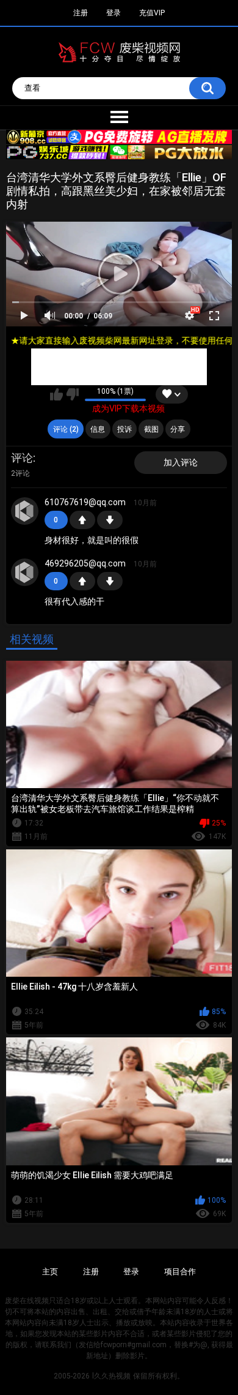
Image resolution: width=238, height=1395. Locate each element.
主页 (50, 1271)
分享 (177, 429)
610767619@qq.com (85, 502)
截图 (151, 429)
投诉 (124, 429)
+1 (82, 520)
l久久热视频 (111, 1376)
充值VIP (152, 13)
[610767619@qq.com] (25, 511)
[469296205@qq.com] (25, 572)
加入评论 (181, 462)
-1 (110, 520)
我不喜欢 (72, 394)
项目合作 (180, 1271)
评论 (22, 457)
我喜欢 (56, 394)
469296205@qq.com (85, 563)
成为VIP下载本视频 (128, 408)
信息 (97, 429)
